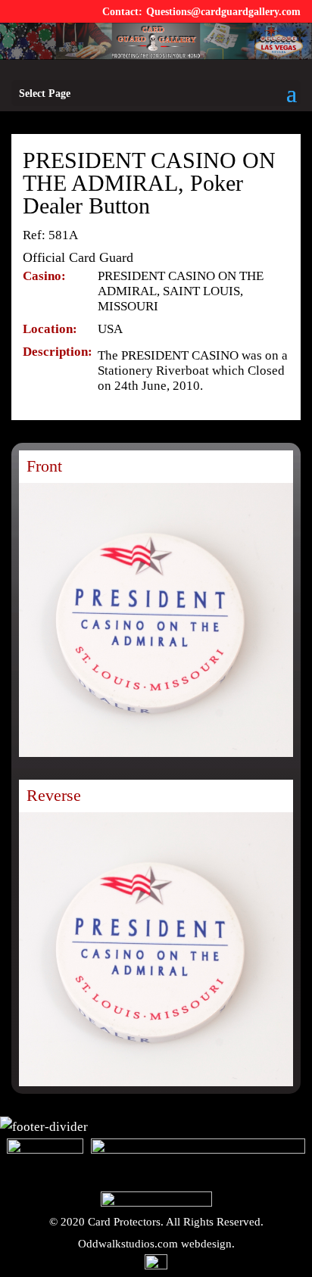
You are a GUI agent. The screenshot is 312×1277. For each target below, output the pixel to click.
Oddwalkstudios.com (128, 1244)
